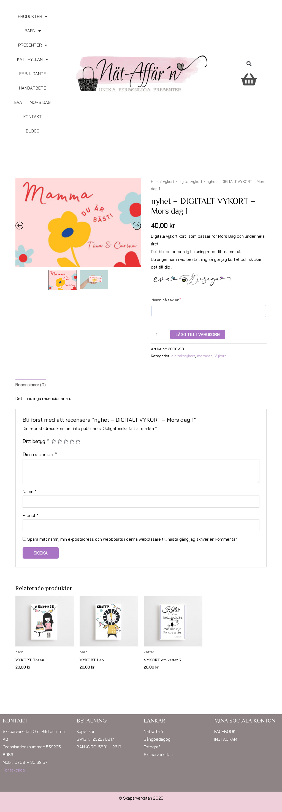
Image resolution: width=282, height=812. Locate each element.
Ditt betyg (36, 441)
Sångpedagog (157, 739)
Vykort (168, 181)
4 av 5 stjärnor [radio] (71, 441)
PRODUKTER (30, 16)
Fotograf (152, 746)
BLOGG (32, 131)
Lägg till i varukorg (198, 334)
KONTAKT (32, 116)
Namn (29, 491)
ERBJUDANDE (32, 73)
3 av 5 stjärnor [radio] (65, 441)
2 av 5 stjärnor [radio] (59, 441)
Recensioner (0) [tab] (30, 384)
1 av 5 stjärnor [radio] (53, 441)
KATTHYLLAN (30, 59)
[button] (248, 63)
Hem (155, 181)
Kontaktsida (14, 770)
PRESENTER (30, 45)
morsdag (205, 355)
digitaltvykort (190, 181)
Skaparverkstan (158, 754)
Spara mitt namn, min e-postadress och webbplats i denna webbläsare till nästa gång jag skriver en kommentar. (132, 539)
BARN (30, 30)
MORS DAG (40, 102)
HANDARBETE (32, 88)
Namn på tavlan (166, 299)
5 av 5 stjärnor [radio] (77, 441)
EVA (18, 102)
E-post (31, 515)
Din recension (40, 454)
